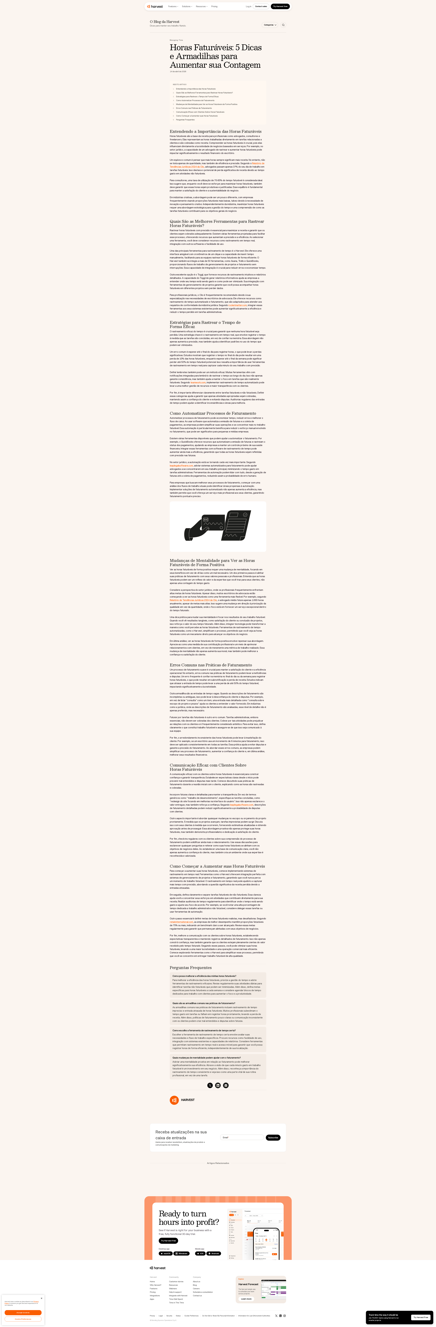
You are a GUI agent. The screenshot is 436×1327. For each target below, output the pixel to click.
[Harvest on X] (276, 1315)
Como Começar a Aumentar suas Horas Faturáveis (197, 116)
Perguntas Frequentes (185, 120)
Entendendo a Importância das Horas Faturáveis (196, 89)
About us (196, 1281)
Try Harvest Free (421, 1317)
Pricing (214, 6)
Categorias (269, 25)
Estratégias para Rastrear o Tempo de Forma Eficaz (197, 97)
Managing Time (176, 40)
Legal (161, 1316)
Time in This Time (176, 1303)
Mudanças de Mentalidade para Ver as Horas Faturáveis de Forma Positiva (206, 104)
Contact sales (261, 6)
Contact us (197, 1296)
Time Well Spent (176, 1299)
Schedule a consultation (203, 1292)
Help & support (175, 1292)
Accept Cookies (23, 1313)
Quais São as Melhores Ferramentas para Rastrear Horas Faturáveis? (204, 93)
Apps (152, 1299)
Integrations (155, 1296)
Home (152, 1281)
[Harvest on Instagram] (284, 1315)
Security (169, 1316)
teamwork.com (198, 382)
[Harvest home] (155, 6)
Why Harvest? (155, 1285)
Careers (196, 1289)
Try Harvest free (280, 6)
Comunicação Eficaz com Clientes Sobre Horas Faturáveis (200, 112)
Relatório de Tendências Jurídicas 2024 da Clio (193, 600)
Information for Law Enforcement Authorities (254, 1316)
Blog (195, 1285)
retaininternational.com (181, 922)
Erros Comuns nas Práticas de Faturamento (194, 108)
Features (153, 1289)
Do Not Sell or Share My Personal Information (218, 1316)
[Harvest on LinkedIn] (280, 1315)
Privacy (152, 1316)
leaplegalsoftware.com (181, 465)
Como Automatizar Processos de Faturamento (195, 100)
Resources (173, 1285)
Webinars (173, 1289)
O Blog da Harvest (164, 21)
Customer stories (176, 1281)
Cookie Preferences (191, 1316)
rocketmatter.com (237, 305)
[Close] (41, 1298)
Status (178, 1316)
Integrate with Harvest (178, 1296)
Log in (248, 6)
